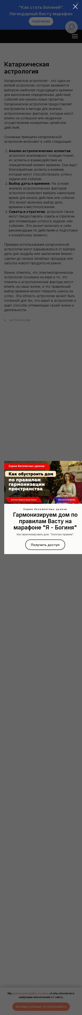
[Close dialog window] (75, 6)
